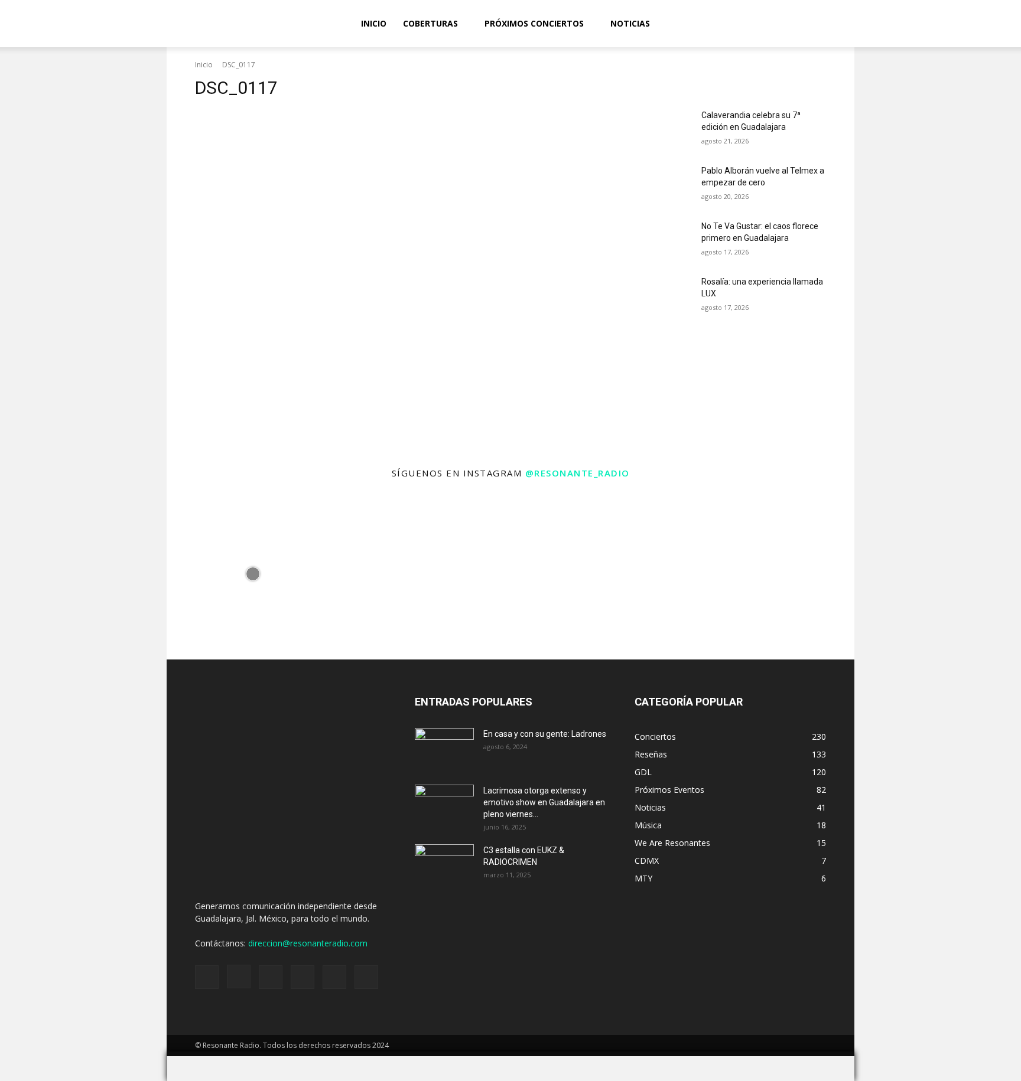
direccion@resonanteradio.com (308, 943)
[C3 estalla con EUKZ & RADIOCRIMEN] (444, 865)
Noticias (630, 23)
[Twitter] (955, 23)
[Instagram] (894, 23)
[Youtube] (975, 23)
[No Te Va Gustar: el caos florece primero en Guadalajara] (663, 241)
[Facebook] (874, 23)
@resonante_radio (577, 473)
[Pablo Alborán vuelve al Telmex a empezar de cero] (663, 185)
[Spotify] (915, 23)
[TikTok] (935, 23)
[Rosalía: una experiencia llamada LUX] (663, 296)
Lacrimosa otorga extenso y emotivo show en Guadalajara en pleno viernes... (544, 802)
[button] (1007, 24)
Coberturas (430, 23)
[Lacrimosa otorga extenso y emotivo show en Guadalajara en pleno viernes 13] (444, 805)
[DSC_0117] (400, 247)
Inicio (373, 23)
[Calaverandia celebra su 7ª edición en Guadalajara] (663, 130)
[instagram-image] (253, 573)
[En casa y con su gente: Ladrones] (444, 748)
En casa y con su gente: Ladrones (544, 734)
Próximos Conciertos (534, 23)
